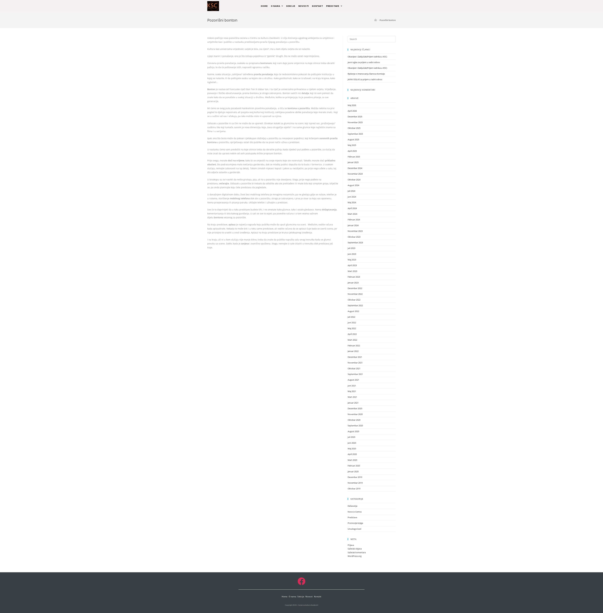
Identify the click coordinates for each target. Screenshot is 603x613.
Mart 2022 (352, 339)
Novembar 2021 (355, 362)
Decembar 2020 (355, 408)
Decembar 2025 (355, 116)
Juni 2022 (352, 322)
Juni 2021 (352, 385)
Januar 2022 (353, 351)
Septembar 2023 (355, 242)
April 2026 (352, 110)
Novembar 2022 (355, 294)
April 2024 (352, 208)
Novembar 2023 (355, 231)
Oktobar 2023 (354, 236)
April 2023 (352, 265)
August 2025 (353, 139)
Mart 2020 (352, 460)
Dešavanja (352, 505)
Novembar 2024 (355, 173)
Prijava (351, 545)
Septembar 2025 (355, 133)
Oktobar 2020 (354, 419)
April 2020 (352, 454)
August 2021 (353, 379)
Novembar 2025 (355, 122)
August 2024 (353, 185)
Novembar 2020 (355, 414)
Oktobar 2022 (354, 299)
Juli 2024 (351, 190)
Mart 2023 (352, 271)
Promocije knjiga (355, 523)
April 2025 (352, 151)
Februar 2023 (354, 276)
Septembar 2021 (355, 374)
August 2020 (353, 431)
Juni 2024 (352, 196)
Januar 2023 (353, 282)
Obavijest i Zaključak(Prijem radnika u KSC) (367, 56)
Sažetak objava (355, 548)
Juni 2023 (352, 254)
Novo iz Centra (354, 511)
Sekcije (300, 596)
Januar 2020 (353, 471)
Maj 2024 (352, 202)
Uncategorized (354, 528)
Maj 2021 (352, 391)
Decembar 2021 (355, 357)
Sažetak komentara (357, 552)
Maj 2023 (352, 259)
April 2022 (352, 334)
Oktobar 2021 (354, 368)
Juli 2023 (351, 248)
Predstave (352, 517)
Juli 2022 (351, 316)
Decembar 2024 (355, 168)
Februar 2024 (354, 219)
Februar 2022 (354, 345)
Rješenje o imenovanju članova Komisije (366, 73)
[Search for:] (372, 38)
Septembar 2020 (355, 425)
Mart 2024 (352, 213)
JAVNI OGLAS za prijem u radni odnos (365, 79)
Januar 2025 (353, 162)
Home (284, 596)
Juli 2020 (351, 437)
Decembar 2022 (355, 288)
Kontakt (317, 596)
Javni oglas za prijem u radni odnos (364, 62)
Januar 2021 (353, 402)
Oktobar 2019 (354, 488)
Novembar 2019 (355, 482)
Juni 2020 (352, 442)
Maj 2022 (352, 328)
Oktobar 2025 (354, 128)
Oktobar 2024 (354, 179)
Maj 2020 (352, 448)
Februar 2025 (354, 156)
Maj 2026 (352, 105)
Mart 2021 (352, 397)
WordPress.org (354, 556)
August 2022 (353, 311)
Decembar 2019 (355, 477)
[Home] (376, 20)
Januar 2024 (353, 225)
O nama (292, 596)
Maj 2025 (352, 145)
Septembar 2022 (355, 305)
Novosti (309, 596)
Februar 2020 (354, 465)
